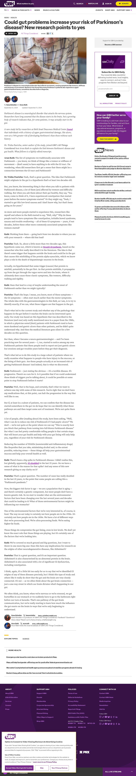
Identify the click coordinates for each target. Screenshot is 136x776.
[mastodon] (111, 724)
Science (26, 639)
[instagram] (100, 717)
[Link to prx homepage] (84, 752)
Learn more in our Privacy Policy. (45, 762)
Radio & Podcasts (21, 10)
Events (99, 10)
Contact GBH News (106, 697)
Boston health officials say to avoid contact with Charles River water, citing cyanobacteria (113, 199)
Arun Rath (23, 105)
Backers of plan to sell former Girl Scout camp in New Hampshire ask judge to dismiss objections (113, 167)
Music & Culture (51, 10)
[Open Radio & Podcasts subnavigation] (30, 10)
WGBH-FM (72, 727)
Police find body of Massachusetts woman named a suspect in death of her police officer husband (112, 158)
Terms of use (72, 693)
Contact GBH (104, 693)
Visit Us (102, 709)
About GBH (9, 693)
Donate (125, 4)
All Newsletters (106, 103)
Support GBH (123, 10)
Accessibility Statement (76, 705)
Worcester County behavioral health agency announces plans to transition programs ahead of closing (44, 668)
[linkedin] (116, 717)
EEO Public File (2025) (76, 713)
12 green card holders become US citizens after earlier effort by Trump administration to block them (112, 209)
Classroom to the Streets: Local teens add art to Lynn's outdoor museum (112, 183)
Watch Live (93, 4)
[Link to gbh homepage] (9, 3)
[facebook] (114, 717)
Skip (41, 768)
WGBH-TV (72, 723)
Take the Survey (107, 139)
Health (14, 17)
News (37, 10)
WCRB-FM (82, 727)
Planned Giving (42, 713)
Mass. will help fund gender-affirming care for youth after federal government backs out (39, 662)
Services (8, 701)
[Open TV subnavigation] (7, 10)
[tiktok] (103, 717)
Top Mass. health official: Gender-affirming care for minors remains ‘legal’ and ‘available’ (113, 175)
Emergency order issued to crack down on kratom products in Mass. (31, 657)
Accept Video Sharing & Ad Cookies (19, 768)
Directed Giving (42, 709)
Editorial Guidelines (75, 697)
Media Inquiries (104, 701)
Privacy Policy (121, 103)
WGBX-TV (81, 723)
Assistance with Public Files (78, 717)
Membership (41, 701)
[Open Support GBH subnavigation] (131, 10)
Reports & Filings (74, 709)
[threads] (111, 717)
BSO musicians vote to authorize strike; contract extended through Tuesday (113, 191)
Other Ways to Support (45, 717)
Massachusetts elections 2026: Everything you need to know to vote (112, 218)
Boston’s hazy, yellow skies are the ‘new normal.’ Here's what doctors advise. (34, 673)
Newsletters (103, 705)
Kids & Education (11, 697)
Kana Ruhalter (11, 105)
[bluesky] (109, 717)
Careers (8, 705)
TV (5, 10)
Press (7, 709)
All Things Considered (29, 33)
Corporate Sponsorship (45, 705)
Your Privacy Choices (59, 768)
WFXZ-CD (91, 723)
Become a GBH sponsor (113, 44)
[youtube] (106, 717)
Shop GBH (110, 10)
